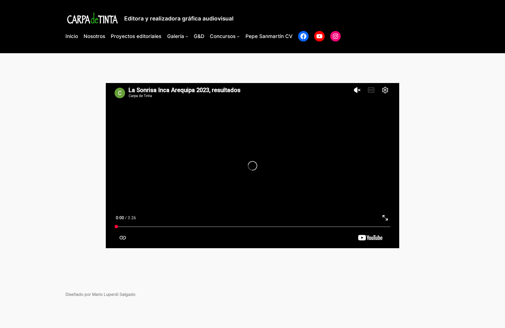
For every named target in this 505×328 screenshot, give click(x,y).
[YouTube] (319, 36)
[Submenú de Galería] (186, 36)
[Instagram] (335, 36)
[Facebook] (303, 36)
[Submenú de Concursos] (238, 36)
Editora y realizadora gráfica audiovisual (179, 18)
